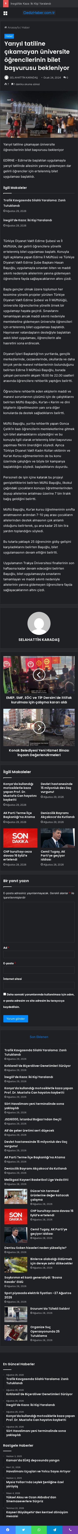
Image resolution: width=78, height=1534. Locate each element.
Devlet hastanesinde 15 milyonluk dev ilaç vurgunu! (57, 788)
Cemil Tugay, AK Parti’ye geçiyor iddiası (53, 856)
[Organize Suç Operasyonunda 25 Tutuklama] (15, 1333)
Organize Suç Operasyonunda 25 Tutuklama (45, 1331)
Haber (26, 27)
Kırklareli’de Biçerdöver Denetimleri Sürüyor (37, 1066)
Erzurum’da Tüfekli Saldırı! (50, 1309)
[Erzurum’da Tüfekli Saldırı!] (15, 1314)
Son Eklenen (39, 1037)
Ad (6, 947)
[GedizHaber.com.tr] (39, 12)
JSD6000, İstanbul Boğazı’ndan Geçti (32, 1119)
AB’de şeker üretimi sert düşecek (29, 1130)
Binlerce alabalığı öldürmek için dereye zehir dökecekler (51, 1261)
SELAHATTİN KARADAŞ (24, 77)
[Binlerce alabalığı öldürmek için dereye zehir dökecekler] (15, 1264)
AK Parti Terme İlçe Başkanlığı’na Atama (19, 815)
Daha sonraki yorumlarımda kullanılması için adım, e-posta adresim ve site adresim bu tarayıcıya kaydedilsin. (38, 1000)
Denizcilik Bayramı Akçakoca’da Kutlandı (58, 815)
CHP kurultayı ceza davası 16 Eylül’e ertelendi (17, 856)
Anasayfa (13, 27)
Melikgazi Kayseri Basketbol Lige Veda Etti (36, 1180)
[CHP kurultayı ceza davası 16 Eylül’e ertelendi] (20, 837)
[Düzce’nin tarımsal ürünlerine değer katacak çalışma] (15, 1196)
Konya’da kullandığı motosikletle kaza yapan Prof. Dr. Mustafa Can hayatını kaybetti (20, 792)
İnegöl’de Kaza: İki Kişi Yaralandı (31, 3)
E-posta (9, 963)
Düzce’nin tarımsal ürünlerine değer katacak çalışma (49, 1195)
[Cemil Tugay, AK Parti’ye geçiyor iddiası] (58, 837)
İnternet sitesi (12, 978)
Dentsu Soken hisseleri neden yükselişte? (35, 1248)
